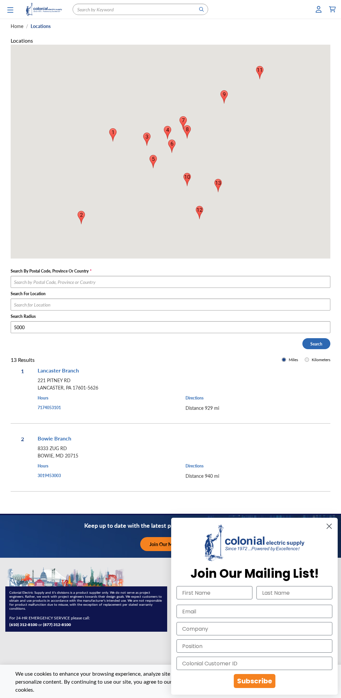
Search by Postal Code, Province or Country (51, 271)
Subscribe (254, 681)
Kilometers (321, 359)
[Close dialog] (329, 526)
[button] (81, 217)
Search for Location (28, 293)
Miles (293, 359)
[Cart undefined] (332, 9)
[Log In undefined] (319, 9)
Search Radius (23, 316)
